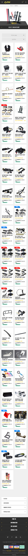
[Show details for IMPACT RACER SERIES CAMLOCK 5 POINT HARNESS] (20, 110)
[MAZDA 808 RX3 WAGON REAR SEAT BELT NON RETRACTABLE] (7, 211)
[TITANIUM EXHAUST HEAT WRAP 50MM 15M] (20, 435)
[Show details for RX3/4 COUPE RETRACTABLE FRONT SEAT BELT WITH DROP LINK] (20, 191)
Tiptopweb (8, 550)
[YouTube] (16, 537)
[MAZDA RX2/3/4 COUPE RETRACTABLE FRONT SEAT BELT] (7, 191)
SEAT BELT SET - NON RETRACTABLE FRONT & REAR (7, 257)
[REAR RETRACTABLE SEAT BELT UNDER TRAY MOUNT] (20, 171)
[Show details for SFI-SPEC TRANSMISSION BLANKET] (7, 48)
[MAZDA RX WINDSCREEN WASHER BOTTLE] (20, 354)
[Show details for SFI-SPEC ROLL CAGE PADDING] (20, 334)
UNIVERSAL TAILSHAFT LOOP (7, 94)
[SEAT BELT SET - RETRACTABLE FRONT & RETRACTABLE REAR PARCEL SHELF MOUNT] (7, 272)
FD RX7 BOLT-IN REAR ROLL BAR (7, 318)
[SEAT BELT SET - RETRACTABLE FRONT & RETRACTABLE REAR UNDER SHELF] (20, 272)
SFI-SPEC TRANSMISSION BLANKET (5, 54)
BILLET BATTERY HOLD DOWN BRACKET (7, 440)
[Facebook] (12, 537)
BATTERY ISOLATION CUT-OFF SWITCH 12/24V (20, 54)
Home (11, 5)
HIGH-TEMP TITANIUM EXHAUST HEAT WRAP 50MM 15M (20, 441)
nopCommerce (21, 550)
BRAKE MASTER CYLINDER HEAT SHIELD (5, 462)
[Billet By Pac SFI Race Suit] (20, 415)
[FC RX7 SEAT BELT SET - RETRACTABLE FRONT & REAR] (7, 110)
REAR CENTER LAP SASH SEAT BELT (19, 135)
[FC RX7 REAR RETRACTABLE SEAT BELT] (20, 89)
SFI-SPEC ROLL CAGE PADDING (20, 338)
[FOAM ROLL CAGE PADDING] (7, 334)
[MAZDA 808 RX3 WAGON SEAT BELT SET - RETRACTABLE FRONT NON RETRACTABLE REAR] (7, 232)
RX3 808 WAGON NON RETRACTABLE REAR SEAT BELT (7, 217)
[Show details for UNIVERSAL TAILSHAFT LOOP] (7, 89)
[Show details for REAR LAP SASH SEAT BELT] (20, 150)
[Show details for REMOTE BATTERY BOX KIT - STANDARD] (20, 69)
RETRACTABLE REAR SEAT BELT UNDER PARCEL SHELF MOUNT (20, 177)
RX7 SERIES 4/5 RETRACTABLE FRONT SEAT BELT (20, 238)
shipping (14, 554)
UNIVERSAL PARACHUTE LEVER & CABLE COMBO (20, 299)
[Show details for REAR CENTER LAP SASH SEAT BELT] (20, 130)
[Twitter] (7, 537)
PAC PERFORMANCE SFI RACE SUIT (19, 420)
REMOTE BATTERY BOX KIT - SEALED (7, 74)
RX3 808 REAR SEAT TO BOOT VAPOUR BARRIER (7, 400)
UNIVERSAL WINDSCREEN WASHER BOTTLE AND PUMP (20, 360)
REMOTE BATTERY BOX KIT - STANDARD (20, 74)
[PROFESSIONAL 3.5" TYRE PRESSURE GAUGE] (20, 374)
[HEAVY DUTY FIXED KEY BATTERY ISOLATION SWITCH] (20, 48)
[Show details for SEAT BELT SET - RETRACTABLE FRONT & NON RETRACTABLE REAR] (20, 252)
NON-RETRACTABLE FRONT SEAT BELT (6, 135)
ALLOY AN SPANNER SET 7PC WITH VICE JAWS (6, 380)
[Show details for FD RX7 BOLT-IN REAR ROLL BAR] (7, 313)
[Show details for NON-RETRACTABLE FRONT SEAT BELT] (7, 130)
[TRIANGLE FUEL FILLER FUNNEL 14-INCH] (7, 415)
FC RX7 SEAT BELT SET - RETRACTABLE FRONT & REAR (7, 114)
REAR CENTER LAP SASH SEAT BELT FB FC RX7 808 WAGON (6, 156)
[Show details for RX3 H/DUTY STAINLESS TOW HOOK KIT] (7, 354)
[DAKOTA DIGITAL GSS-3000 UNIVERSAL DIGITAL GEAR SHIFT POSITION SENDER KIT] (20, 395)
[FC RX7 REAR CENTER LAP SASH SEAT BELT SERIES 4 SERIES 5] (7, 150)
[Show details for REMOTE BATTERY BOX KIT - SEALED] (7, 69)
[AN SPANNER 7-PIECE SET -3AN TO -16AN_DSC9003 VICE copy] (7, 374)
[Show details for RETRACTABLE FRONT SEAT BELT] (7, 171)
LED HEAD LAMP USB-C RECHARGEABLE (20, 461)
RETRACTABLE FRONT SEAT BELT (7, 176)
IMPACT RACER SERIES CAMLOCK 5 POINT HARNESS (20, 119)
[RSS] (20, 537)
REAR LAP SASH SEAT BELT (20, 155)
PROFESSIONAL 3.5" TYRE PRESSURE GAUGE (20, 380)
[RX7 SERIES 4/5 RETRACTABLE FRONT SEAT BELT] (20, 232)
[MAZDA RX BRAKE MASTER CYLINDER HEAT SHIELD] (7, 456)
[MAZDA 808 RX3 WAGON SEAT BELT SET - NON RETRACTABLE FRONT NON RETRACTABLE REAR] (20, 211)
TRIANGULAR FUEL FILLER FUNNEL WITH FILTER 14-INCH (7, 421)
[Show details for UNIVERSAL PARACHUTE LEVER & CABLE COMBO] (20, 293)
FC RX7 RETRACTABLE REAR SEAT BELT (20, 94)
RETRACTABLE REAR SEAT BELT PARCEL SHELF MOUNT (19, 319)
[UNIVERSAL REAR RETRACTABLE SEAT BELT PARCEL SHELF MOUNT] (20, 313)
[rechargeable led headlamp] (20, 456)
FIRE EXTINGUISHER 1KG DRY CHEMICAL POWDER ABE (6, 482)
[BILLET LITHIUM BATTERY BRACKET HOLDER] (7, 435)
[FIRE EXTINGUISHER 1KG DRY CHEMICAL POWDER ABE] (7, 476)
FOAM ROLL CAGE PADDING (6, 338)
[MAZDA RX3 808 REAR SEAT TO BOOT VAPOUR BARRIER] (7, 395)
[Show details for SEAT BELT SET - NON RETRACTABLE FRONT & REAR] (7, 252)
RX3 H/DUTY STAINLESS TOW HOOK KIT (7, 360)
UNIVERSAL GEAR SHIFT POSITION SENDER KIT (19, 400)
